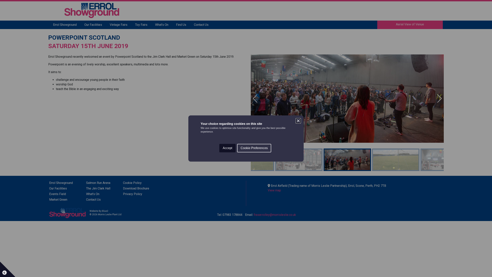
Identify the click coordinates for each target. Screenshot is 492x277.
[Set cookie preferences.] (7, 269)
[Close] (298, 120)
